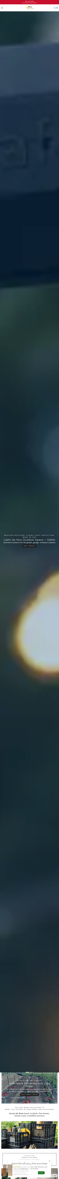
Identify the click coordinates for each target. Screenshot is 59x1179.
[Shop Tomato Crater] (29, 1088)
